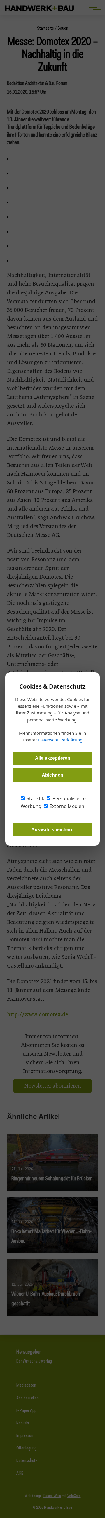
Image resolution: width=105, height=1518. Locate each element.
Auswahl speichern (52, 829)
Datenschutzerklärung (60, 740)
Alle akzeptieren (52, 758)
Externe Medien (66, 806)
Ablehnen (52, 775)
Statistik (34, 798)
